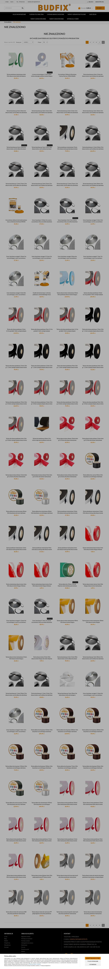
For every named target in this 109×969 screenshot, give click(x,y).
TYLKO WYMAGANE (92, 961)
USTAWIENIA (92, 964)
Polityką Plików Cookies (35, 964)
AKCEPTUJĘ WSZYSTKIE (93, 958)
